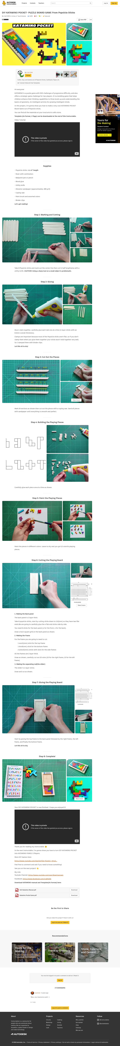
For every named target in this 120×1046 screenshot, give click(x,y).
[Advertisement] (108, 118)
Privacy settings (56, 1042)
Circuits (48, 1020)
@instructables (104, 1020)
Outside (59, 1025)
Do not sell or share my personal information (76, 1042)
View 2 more (76, 400)
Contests (32, 3)
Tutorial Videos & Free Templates (30, 83)
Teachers (41, 3)
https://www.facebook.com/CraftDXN (37, 879)
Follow (28, 75)
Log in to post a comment (60, 1008)
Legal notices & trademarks (99, 1042)
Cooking (59, 1020)
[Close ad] (118, 95)
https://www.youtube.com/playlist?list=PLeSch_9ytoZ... (36, 861)
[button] (90, 19)
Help (77, 1025)
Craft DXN (7, 16)
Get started (79, 1022)
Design (48, 1025)
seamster (37, 993)
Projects (24, 3)
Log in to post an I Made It (60, 922)
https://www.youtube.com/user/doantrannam (45, 875)
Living (14, 16)
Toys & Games (21, 16)
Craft (47, 1028)
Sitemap (78, 1028)
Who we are (79, 1030)
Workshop (49, 1022)
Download (74, 890)
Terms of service (32, 1042)
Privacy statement (44, 1042)
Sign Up (114, 3)
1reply (34, 1002)
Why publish (80, 1020)
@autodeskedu (104, 1024)
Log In (106, 3)
